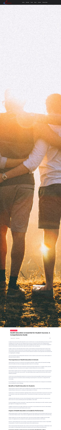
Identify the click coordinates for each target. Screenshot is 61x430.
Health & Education (14, 330)
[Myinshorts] (8, 2)
